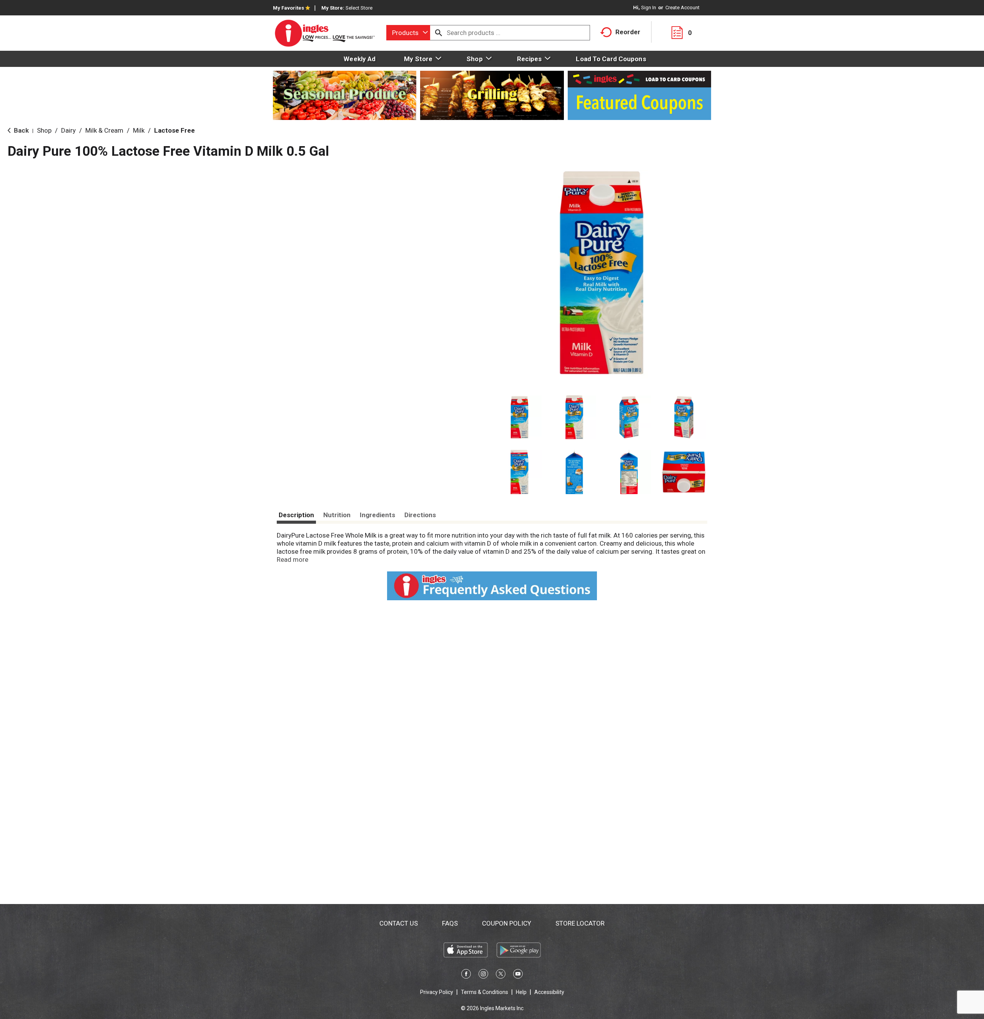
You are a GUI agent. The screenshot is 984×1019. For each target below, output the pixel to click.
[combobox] (408, 32)
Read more (292, 559)
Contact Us (398, 923)
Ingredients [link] (377, 515)
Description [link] (296, 515)
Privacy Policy (436, 992)
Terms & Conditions (484, 992)
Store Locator (580, 923)
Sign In (648, 7)
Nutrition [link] (337, 515)
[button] (519, 417)
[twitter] (500, 975)
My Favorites (288, 8)
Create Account (682, 7)
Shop (44, 130)
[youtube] (518, 975)
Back (20, 130)
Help (521, 992)
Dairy (68, 130)
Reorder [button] (627, 32)
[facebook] (466, 975)
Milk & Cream (104, 130)
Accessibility (549, 992)
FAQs (450, 923)
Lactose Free (174, 130)
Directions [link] (420, 515)
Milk (139, 130)
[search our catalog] (438, 32)
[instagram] (483, 975)
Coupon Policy (506, 923)
